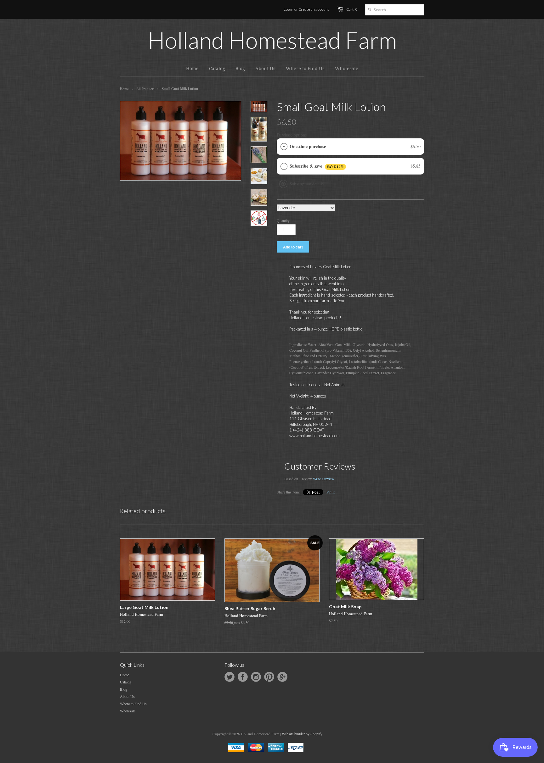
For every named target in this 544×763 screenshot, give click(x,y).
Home (124, 674)
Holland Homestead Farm (272, 40)
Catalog (125, 681)
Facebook (243, 677)
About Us (127, 696)
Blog (123, 689)
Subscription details (307, 184)
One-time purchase (308, 146)
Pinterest (269, 677)
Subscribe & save (317, 166)
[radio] (283, 146)
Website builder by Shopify (302, 733)
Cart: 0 (351, 9)
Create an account (313, 9)
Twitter (229, 677)
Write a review (323, 478)
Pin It (330, 491)
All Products (145, 88)
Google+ (282, 677)
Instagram (256, 677)
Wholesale (127, 710)
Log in (288, 9)
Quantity (283, 220)
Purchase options (292, 135)
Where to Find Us (133, 703)
